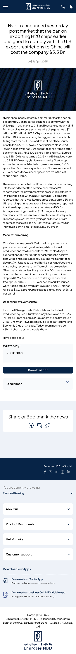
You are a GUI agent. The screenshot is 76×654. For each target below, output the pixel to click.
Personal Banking (13, 493)
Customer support (19, 554)
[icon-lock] (71, 6)
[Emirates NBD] (38, 6)
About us (12, 509)
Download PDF (38, 370)
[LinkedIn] (68, 472)
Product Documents (20, 524)
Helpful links (14, 539)
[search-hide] (63, 6)
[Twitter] (50, 472)
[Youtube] (56, 472)
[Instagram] (62, 472)
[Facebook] (45, 472)
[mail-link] (31, 425)
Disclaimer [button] (14, 384)
